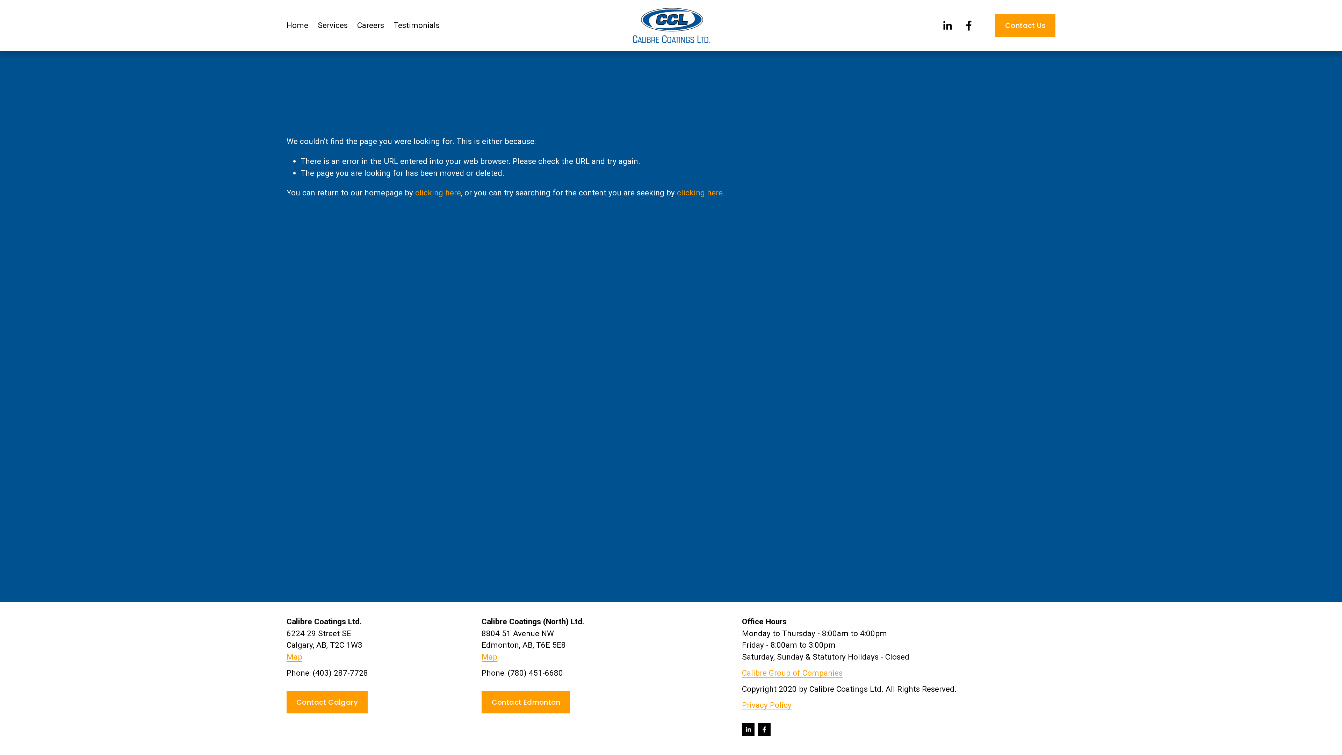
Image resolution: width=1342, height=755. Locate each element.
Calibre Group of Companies (792, 673)
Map (294, 657)
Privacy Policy (767, 705)
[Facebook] (969, 26)
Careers (370, 25)
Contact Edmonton (526, 702)
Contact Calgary (327, 702)
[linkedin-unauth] (947, 26)
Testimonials (417, 25)
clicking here (438, 192)
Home (297, 25)
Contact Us (1025, 25)
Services (333, 25)
